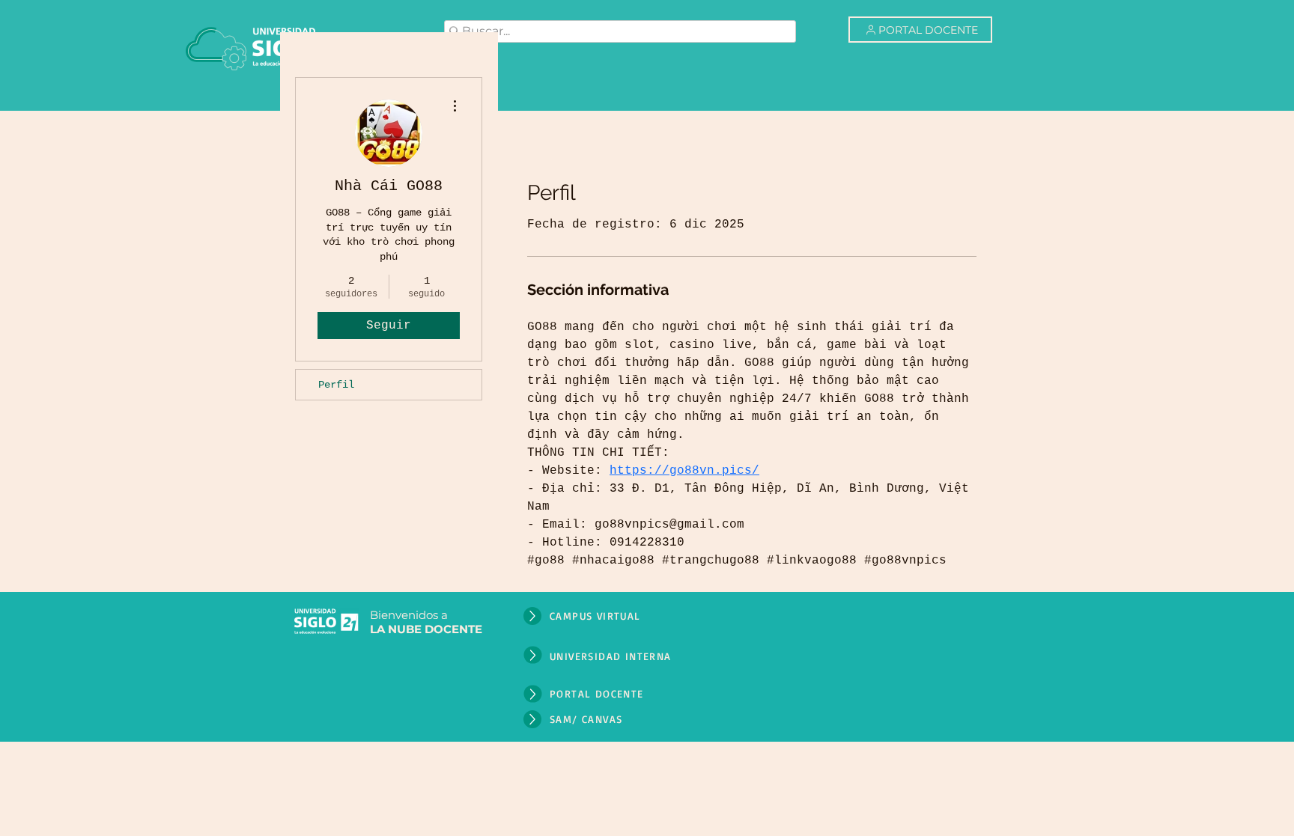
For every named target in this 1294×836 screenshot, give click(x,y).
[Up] (532, 616)
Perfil (336, 385)
